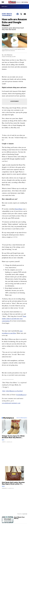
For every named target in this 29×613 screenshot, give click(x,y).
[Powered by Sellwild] (24, 513)
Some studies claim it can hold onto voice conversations (14, 318)
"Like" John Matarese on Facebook (12, 391)
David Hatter (19, 209)
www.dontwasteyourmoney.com (11, 403)
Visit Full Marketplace (22, 417)
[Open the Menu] (2, 2)
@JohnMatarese (21, 395)
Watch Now (24, 2)
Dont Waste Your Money (7, 14)
